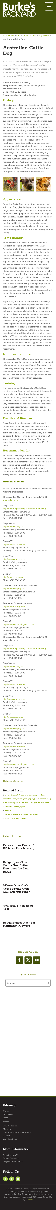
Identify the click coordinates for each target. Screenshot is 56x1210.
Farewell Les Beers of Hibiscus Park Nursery (18, 847)
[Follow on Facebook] (19, 960)
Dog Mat (9, 810)
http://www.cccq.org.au (13, 588)
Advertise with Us (11, 1155)
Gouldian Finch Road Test (18, 907)
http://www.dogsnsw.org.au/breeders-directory (24, 508)
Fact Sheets (8, 35)
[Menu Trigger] (49, 6)
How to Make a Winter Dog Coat (21, 814)
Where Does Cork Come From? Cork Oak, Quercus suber (16, 889)
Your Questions (10, 1139)
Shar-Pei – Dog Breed (16, 818)
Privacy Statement (11, 1158)
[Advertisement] (27, 25)
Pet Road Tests (29, 35)
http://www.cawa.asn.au (14, 559)
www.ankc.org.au (11, 500)
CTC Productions (10, 1126)
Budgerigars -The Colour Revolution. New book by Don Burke (16, 867)
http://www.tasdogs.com (14, 606)
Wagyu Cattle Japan (15, 807)
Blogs (5, 1118)
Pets (18, 35)
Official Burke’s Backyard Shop (17, 1132)
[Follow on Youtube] (36, 960)
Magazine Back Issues (12, 1162)
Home (6, 1111)
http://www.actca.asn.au (14, 544)
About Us (7, 1129)
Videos (6, 1121)
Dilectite (29, 1199)
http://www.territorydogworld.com (18, 624)
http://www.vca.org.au (13, 526)
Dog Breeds (43, 35)
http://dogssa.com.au (13, 577)
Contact (6, 1136)
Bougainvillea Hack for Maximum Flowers (19, 924)
